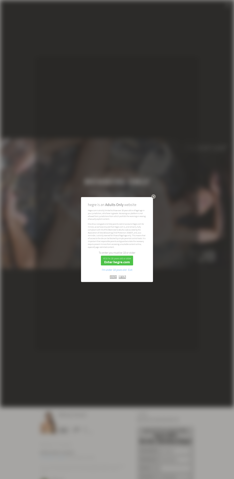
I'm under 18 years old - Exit (117, 269)
